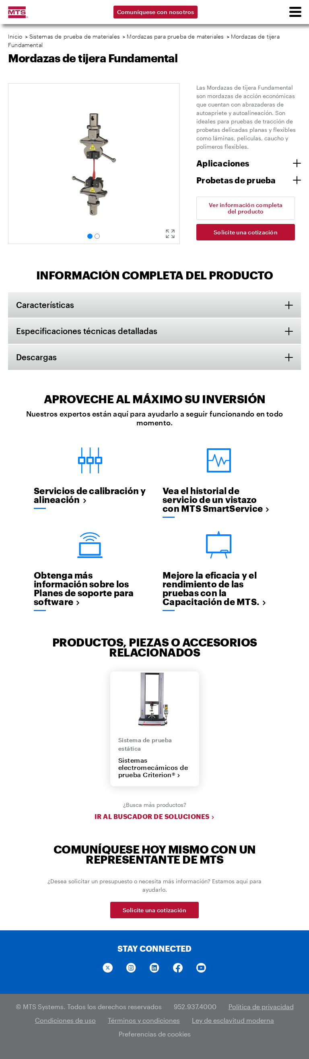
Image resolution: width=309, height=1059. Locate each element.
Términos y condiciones (144, 1020)
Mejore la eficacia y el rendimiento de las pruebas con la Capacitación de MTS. (211, 588)
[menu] (295, 12)
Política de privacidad (261, 1006)
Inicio (15, 36)
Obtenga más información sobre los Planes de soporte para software (84, 588)
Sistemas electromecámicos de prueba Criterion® (153, 767)
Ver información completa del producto (245, 208)
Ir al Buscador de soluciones (152, 816)
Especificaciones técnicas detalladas (86, 331)
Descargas (36, 357)
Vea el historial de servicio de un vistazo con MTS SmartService (213, 499)
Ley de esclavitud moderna (233, 1020)
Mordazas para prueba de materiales (175, 36)
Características (45, 305)
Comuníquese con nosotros (155, 11)
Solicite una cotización (246, 232)
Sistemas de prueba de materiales (74, 36)
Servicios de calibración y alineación (90, 495)
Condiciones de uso (65, 1020)
